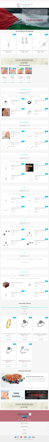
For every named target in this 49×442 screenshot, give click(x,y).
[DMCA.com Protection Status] (24, 417)
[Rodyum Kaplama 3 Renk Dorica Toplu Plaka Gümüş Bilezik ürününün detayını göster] (29, 135)
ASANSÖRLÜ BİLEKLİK (27, 128)
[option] (8, 44)
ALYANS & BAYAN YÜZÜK (24, 89)
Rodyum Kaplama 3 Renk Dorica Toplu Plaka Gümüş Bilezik (40, 132)
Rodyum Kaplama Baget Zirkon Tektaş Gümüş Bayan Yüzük (40, 110)
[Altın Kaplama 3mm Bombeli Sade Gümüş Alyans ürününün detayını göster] (8, 323)
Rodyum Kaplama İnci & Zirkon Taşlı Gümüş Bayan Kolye (17, 165)
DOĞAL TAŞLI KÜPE (12, 193)
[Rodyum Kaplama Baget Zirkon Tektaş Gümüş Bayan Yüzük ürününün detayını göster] (29, 112)
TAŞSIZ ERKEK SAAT (39, 259)
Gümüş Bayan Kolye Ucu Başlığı (39, 282)
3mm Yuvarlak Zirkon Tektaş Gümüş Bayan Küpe (17, 207)
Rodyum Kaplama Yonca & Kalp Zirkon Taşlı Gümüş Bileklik (25, 51)
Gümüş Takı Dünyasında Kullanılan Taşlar (34, 376)
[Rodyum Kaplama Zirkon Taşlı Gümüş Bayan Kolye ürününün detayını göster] (6, 178)
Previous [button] (2, 31)
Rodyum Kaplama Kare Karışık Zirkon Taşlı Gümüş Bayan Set (17, 240)
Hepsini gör (40, 128)
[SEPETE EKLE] (13, 104)
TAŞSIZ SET (33, 226)
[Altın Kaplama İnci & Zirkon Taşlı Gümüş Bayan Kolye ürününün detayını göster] (29, 168)
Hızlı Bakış (3, 81)
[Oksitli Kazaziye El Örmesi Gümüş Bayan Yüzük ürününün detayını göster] (29, 102)
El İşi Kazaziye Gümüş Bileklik (15, 132)
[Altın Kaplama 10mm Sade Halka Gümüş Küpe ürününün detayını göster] (29, 200)
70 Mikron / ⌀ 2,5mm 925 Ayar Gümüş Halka (40, 292)
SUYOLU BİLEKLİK (9, 128)
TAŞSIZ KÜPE (33, 193)
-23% (14, 34)
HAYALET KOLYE (12, 161)
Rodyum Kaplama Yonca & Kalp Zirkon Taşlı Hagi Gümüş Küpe (8, 51)
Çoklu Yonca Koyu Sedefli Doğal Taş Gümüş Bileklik (40, 51)
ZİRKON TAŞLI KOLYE (31, 161)
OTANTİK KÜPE (27, 193)
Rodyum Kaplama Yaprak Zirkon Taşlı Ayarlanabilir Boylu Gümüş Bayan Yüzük (24, 361)
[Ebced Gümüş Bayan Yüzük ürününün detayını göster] (6, 102)
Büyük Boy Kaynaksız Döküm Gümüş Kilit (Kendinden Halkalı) (17, 292)
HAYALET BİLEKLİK (35, 128)
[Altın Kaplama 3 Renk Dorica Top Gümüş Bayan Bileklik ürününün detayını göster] (6, 145)
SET (24, 220)
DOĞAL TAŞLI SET (13, 226)
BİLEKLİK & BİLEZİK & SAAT (24, 122)
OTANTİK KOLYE (24, 161)
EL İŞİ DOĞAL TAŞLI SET (20, 226)
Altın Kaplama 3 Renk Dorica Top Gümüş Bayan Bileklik (17, 142)
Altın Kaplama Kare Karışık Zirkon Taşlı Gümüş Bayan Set (40, 230)
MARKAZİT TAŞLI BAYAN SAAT (21, 259)
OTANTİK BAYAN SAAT (31, 259)
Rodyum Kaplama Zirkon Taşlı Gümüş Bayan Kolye (17, 175)
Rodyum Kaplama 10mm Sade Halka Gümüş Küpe (17, 198)
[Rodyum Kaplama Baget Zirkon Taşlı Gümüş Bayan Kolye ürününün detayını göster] (4, 70)
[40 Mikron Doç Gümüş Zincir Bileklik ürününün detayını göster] (29, 145)
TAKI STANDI (12, 278)
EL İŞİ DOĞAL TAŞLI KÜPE (20, 193)
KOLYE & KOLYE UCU (24, 154)
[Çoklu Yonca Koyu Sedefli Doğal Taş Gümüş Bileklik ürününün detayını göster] (40, 40)
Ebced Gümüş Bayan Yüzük (15, 100)
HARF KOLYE (18, 161)
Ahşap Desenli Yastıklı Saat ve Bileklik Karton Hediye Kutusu (17, 282)
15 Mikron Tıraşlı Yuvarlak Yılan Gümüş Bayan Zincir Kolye (40, 175)
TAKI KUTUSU (17, 278)
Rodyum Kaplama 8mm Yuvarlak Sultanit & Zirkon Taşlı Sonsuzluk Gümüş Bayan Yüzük (40, 334)
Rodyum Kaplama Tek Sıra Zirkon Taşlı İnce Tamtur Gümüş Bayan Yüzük (17, 110)
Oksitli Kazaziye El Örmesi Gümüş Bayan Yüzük (40, 100)
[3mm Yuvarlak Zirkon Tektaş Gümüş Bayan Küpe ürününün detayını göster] (6, 210)
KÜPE (24, 187)
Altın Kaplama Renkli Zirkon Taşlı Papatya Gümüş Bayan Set (17, 230)
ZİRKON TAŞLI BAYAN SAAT (11, 259)
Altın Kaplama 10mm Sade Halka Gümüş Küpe (40, 198)
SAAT (24, 252)
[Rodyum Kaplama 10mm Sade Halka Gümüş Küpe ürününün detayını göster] (6, 200)
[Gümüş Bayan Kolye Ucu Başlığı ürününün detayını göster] (29, 285)
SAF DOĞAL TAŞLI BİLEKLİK (18, 128)
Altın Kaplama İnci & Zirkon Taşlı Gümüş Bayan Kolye (40, 165)
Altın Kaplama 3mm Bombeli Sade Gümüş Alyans (8, 334)
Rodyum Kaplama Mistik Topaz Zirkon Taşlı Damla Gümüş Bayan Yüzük (24, 334)
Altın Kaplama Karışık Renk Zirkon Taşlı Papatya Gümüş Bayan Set (40, 240)
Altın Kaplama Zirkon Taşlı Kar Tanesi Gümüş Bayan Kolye (20, 78)
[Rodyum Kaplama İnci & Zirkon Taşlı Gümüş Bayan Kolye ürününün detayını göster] (6, 168)
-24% (46, 291)
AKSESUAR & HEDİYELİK (24, 271)
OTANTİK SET (27, 226)
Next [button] (47, 31)
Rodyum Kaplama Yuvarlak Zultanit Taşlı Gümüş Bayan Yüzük (8, 361)
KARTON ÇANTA (23, 278)
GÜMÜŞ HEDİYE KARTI (30, 278)
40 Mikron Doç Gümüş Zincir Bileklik (40, 142)
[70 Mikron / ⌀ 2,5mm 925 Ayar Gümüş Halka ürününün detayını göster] (29, 295)
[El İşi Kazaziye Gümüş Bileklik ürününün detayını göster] (6, 135)
